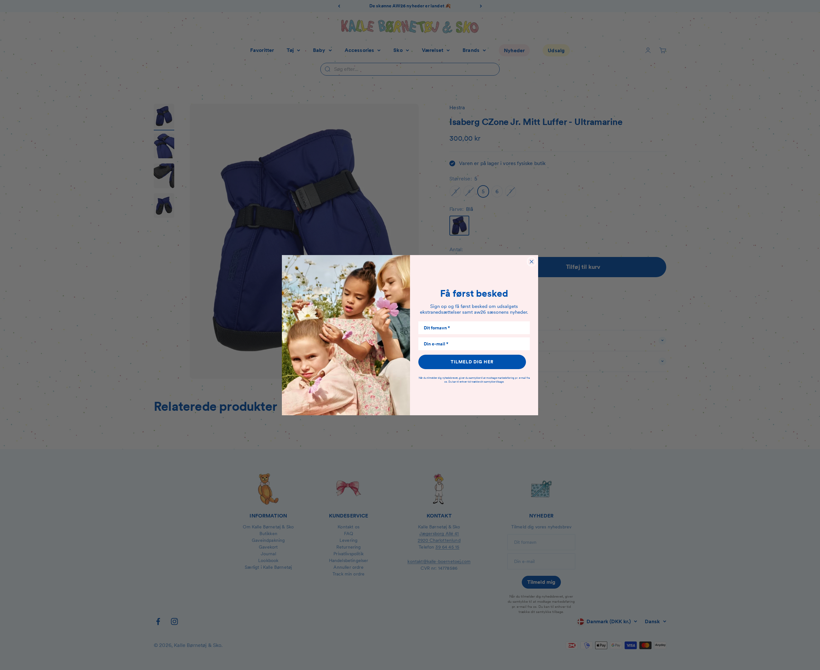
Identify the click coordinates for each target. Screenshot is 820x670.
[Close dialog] (532, 262)
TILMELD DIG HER (472, 361)
